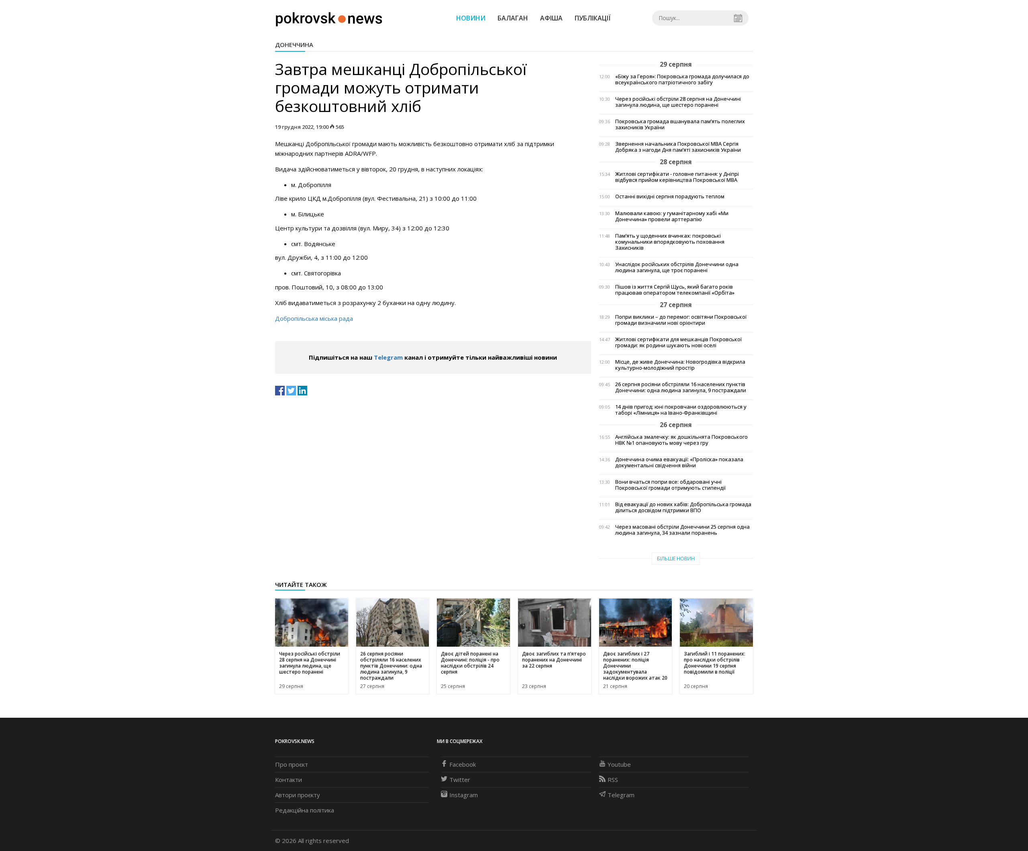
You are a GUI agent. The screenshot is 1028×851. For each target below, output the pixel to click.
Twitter (459, 780)
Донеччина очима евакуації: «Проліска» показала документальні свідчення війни (679, 462)
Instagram (463, 795)
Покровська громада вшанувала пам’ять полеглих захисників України (680, 124)
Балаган (513, 18)
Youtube (619, 764)
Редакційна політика (304, 810)
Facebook (462, 764)
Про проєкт (291, 764)
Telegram (388, 357)
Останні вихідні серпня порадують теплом (669, 196)
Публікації (593, 18)
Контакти (288, 780)
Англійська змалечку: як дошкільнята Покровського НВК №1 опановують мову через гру (681, 440)
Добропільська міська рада (314, 318)
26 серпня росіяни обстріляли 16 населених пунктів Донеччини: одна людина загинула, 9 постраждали (680, 387)
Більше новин (676, 558)
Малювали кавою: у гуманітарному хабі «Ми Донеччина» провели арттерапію (671, 216)
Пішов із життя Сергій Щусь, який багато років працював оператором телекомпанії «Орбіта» (674, 290)
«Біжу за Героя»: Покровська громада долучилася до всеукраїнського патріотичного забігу (682, 79)
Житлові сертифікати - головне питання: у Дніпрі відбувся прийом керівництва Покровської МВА (677, 177)
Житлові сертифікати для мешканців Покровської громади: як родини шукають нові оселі (678, 342)
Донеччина (294, 45)
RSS (613, 780)
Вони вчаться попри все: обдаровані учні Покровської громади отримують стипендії (670, 485)
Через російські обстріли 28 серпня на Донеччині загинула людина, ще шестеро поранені (678, 102)
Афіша (551, 18)
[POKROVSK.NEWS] (329, 17)
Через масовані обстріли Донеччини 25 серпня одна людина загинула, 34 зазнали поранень (682, 530)
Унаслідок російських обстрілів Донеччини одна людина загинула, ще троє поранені (676, 267)
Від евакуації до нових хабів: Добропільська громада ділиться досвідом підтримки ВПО (683, 507)
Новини (470, 18)
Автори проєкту (297, 795)
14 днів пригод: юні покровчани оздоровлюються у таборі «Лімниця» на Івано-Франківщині (681, 410)
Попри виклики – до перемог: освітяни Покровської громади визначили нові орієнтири (681, 320)
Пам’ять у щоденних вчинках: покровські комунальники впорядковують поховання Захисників (669, 242)
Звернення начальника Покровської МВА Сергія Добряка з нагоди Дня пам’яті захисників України (678, 147)
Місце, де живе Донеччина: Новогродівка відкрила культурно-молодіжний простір (680, 365)
